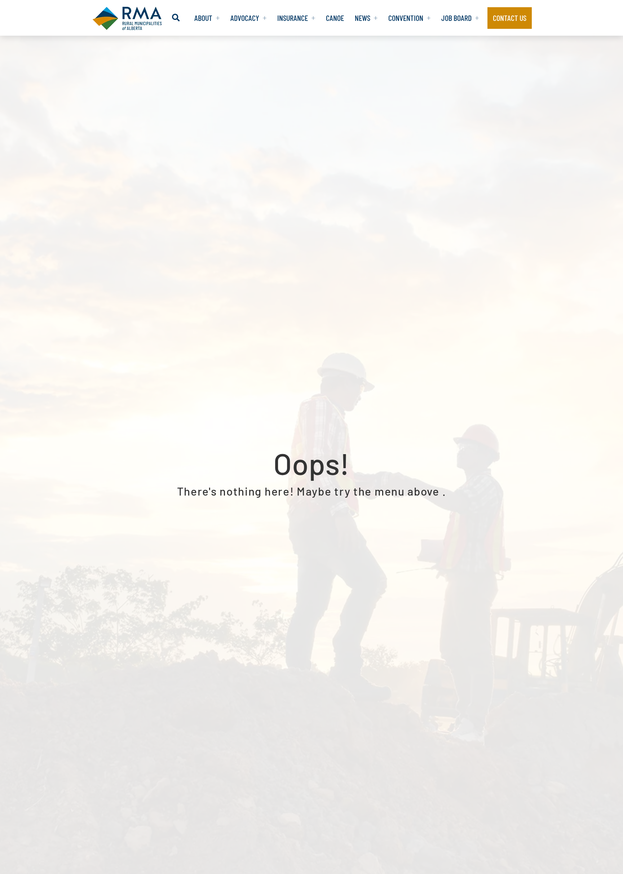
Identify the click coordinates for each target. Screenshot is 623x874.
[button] (176, 18)
